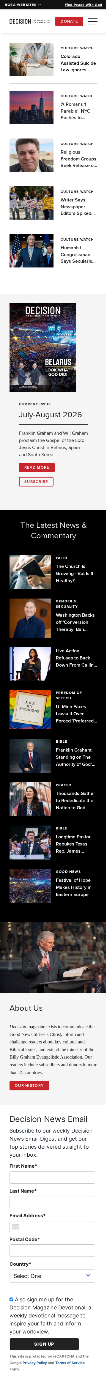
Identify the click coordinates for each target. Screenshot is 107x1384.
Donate (69, 21)
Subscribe (36, 489)
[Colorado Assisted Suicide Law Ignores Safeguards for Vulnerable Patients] (30, 59)
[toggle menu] (92, 21)
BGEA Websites (21, 4)
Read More (36, 474)
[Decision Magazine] (30, 21)
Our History (29, 1089)
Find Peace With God (83, 4)
